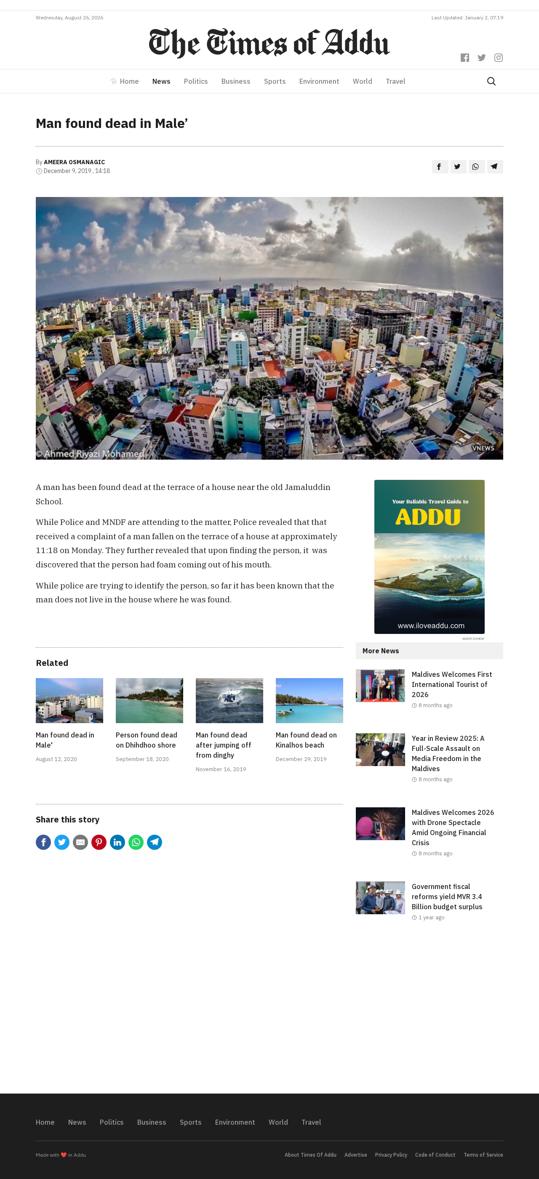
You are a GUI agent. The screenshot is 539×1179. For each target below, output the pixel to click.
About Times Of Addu (310, 1155)
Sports (275, 81)
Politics (196, 81)
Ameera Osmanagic (74, 162)
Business (236, 81)
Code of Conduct (435, 1155)
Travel (396, 81)
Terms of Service (483, 1155)
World (362, 81)
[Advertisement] (429, 1014)
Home (129, 81)
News (161, 81)
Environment (319, 81)
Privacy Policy (391, 1155)
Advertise (355, 1155)
